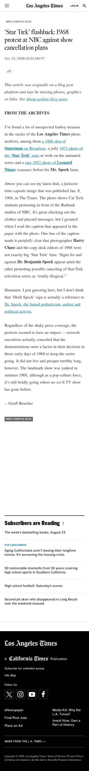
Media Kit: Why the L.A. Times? (66, 712)
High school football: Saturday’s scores (34, 586)
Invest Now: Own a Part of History (66, 723)
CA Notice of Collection (17, 760)
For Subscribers (15, 545)
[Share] (9, 71)
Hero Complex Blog (18, 22)
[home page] (44, 6)
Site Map (10, 675)
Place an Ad (13, 725)
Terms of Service (56, 756)
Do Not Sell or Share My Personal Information (56, 760)
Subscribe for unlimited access (24, 668)
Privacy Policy (74, 756)
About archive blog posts (46, 99)
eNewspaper (14, 710)
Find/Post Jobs (16, 718)
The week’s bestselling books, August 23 (35, 532)
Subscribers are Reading (32, 523)
